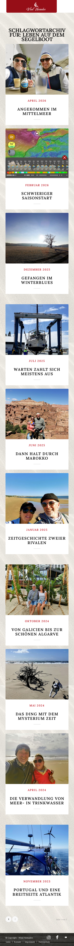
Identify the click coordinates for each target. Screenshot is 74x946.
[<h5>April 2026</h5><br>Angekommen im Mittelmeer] (37, 69)
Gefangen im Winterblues (37, 276)
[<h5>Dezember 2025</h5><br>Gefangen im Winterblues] (37, 238)
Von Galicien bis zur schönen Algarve (37, 627)
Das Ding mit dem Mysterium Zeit (37, 712)
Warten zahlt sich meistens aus (37, 367)
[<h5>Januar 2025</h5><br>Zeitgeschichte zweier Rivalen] (37, 498)
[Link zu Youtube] (65, 937)
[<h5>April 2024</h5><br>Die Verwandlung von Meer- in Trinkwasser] (37, 758)
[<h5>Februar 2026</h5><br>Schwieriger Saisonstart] (37, 153)
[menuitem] (8, 942)
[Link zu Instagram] (48, 939)
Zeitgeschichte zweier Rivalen (37, 536)
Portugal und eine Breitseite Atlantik (37, 888)
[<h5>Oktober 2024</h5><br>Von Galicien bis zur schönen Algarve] (37, 589)
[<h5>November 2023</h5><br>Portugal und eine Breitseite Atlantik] (37, 850)
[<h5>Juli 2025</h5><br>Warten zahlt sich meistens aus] (37, 329)
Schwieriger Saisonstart (37, 192)
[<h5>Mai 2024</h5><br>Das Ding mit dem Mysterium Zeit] (37, 674)
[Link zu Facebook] (57, 939)
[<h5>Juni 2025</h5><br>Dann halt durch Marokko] (37, 414)
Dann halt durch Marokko (37, 452)
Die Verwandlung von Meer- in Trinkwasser (37, 796)
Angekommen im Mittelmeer (37, 107)
